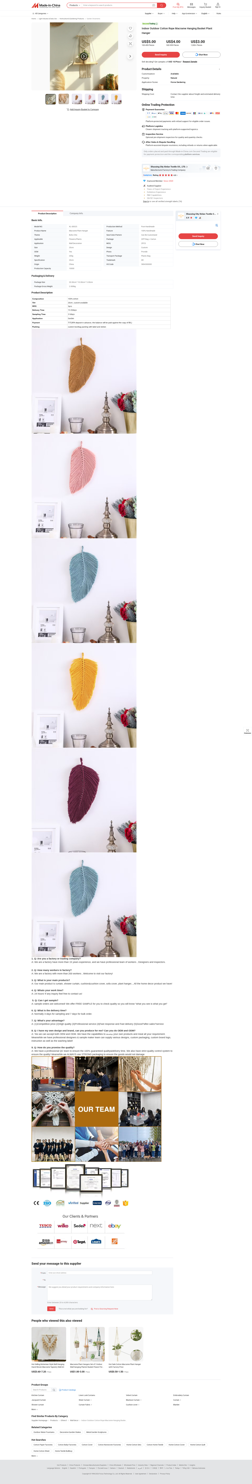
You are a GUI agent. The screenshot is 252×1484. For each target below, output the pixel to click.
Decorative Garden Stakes (70, 1432)
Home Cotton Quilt (197, 1444)
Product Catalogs (68, 1390)
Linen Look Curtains (87, 1395)
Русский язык (102, 1468)
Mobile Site (183, 1465)
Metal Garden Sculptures (96, 1432)
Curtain (176, 1400)
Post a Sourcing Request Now (104, 1308)
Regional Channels (157, 1465)
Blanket (176, 1404)
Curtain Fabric (84, 1404)
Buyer (160, 13)
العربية (140, 1468)
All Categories (40, 13)
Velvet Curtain (131, 1395)
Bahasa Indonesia (198, 1468)
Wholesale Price (129, 1465)
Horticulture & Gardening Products (72, 19)
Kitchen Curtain (38, 1395)
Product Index (171, 1465)
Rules (219, 13)
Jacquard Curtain (39, 1400)
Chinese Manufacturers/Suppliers (95, 1465)
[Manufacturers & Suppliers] (46, 5)
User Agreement (140, 1474)
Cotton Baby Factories (67, 1444)
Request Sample (190, 61)
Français (92, 1468)
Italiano (113, 1468)
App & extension (188, 13)
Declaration (153, 1474)
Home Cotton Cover (177, 1444)
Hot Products (61, 1465)
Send (51, 1308)
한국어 (147, 1468)
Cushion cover (132, 1404)
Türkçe (177, 1468)
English (64, 1468)
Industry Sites (143, 1465)
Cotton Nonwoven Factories (109, 1444)
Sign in (217, 7)
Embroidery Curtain (181, 1395)
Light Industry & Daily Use (48, 19)
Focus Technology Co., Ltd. (109, 1474)
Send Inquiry (161, 54)
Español (73, 1468)
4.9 (188, 217)
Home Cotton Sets (133, 1444)
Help (173, 13)
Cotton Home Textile (155, 1444)
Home (34, 19)
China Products (74, 1465)
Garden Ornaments (93, 19)
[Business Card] (217, 225)
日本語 (154, 1468)
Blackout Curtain (133, 1400)
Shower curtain (38, 1404)
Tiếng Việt (186, 1468)
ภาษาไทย (169, 1468)
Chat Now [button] (203, 54)
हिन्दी (161, 1468)
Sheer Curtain (84, 1400)
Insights (192, 1465)
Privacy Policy (165, 1474)
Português (82, 1468)
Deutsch (121, 1468)
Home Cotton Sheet (41, 1451)
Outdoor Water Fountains (44, 1432)
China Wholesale (115, 1465)
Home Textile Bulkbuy (63, 1451)
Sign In (146, 201)
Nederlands (131, 1468)
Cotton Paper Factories (43, 1444)
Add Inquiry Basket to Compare (84, 109)
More (34, 1456)
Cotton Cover (87, 1444)
